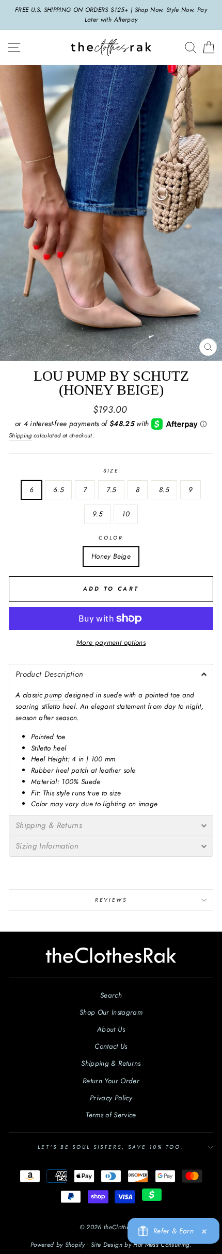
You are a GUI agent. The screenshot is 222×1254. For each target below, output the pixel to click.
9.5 (97, 514)
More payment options (111, 642)
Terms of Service (111, 1115)
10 (126, 514)
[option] (111, 15)
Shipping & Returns (110, 1063)
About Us (111, 1029)
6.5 (58, 489)
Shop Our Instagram (111, 1012)
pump (53, 695)
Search (111, 995)
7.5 (111, 489)
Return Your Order (111, 1081)
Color (111, 538)
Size (110, 471)
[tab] (111, 674)
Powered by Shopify (57, 1244)
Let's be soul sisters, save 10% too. (111, 1147)
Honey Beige (111, 556)
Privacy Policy (111, 1098)
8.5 (164, 489)
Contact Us (110, 1046)
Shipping (20, 435)
